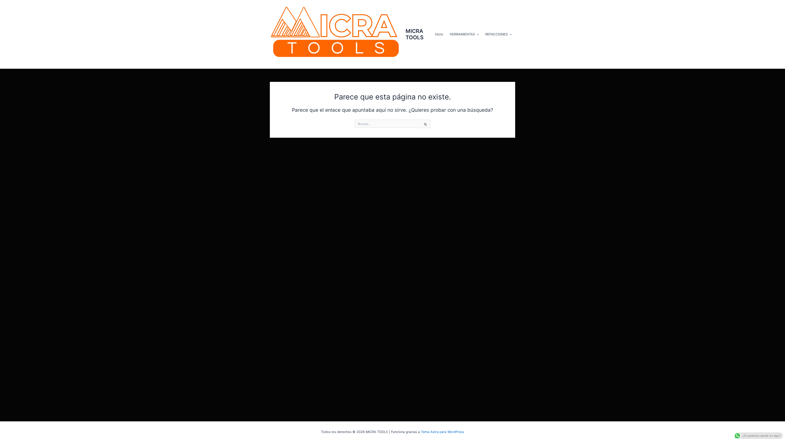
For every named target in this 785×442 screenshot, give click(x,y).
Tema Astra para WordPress (442, 432)
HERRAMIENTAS (462, 34)
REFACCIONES (496, 34)
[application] (477, 34)
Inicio (439, 34)
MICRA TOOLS (415, 34)
